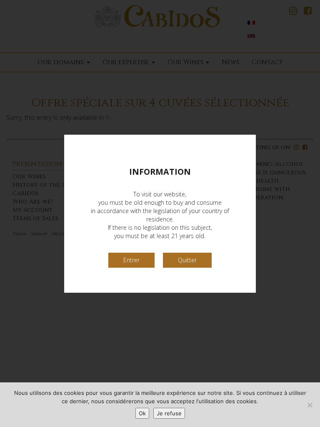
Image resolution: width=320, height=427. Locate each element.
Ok (142, 413)
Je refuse (169, 413)
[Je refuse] (309, 405)
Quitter (187, 260)
